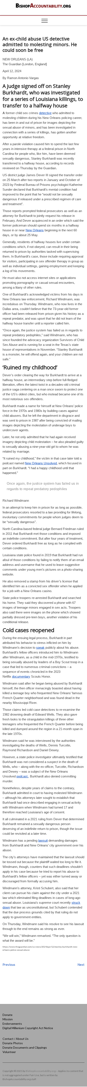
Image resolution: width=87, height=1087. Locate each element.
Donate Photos (13, 1043)
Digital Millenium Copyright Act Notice (28, 1028)
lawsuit (43, 840)
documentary (21, 676)
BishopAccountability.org (41, 1071)
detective (45, 113)
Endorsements (12, 1023)
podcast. (22, 776)
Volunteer (9, 1052)
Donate (7, 1015)
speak (40, 647)
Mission (8, 1019)
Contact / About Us (16, 1038)
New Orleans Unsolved (41, 463)
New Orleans (35, 230)
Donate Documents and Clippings (25, 1047)
